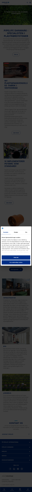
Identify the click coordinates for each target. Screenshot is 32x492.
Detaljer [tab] (16, 232)
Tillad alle (16, 257)
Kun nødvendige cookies (16, 262)
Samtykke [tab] (5, 232)
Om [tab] (26, 232)
